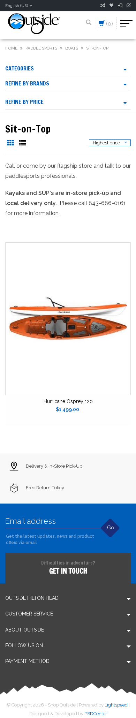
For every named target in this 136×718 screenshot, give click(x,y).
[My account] (120, 5)
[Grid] (11, 143)
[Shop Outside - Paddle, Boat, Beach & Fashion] (34, 23)
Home (11, 48)
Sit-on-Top (97, 48)
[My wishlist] (111, 5)
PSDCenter (95, 713)
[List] (22, 143)
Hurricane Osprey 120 (68, 401)
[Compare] (102, 5)
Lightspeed (116, 705)
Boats (71, 48)
